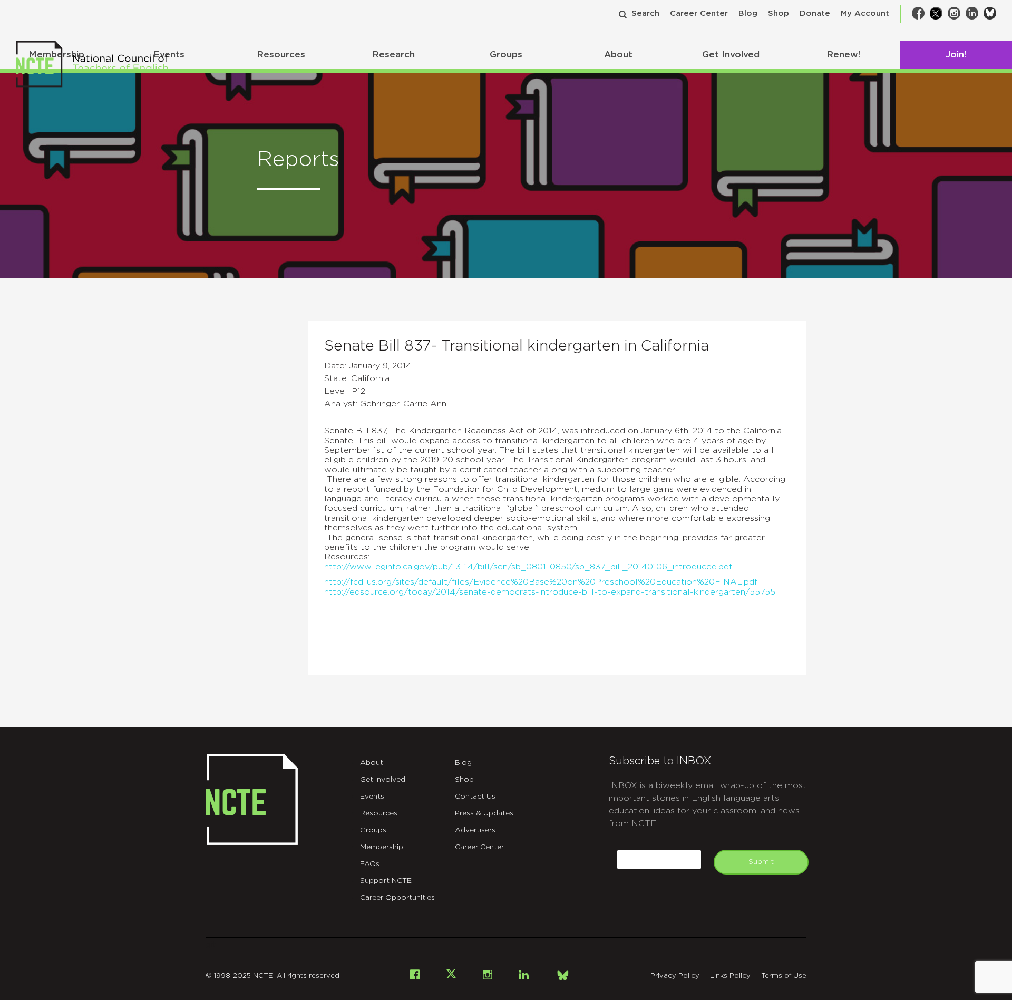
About (618, 54)
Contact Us (475, 796)
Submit (761, 862)
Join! (956, 54)
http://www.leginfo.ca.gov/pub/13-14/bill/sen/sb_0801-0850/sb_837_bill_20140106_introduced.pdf (528, 566)
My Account (865, 13)
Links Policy (730, 976)
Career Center (699, 13)
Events (372, 796)
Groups (506, 54)
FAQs (370, 864)
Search (645, 13)
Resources (281, 54)
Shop (778, 13)
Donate (815, 13)
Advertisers (475, 830)
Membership (381, 847)
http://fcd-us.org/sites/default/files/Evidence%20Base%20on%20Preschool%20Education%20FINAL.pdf (540, 582)
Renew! (843, 54)
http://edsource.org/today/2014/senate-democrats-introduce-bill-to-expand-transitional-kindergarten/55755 (549, 592)
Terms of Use (783, 976)
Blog (747, 13)
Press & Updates (484, 813)
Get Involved (731, 54)
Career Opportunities (397, 897)
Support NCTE (386, 881)
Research (393, 54)
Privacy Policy (674, 976)
